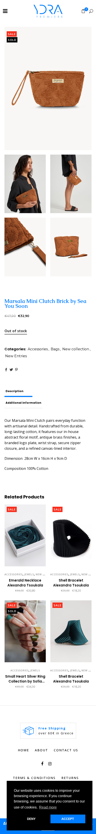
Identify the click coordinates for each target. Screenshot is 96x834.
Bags (55, 349)
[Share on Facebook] (6, 369)
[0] (83, 11)
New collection (75, 349)
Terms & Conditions (34, 778)
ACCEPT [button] (67, 819)
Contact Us (66, 750)
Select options (53, 590)
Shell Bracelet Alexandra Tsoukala (71, 583)
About (41, 750)
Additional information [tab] (23, 403)
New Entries (16, 356)
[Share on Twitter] (11, 369)
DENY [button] (31, 819)
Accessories (38, 349)
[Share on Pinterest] (16, 369)
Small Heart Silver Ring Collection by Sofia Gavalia (25, 681)
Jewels (29, 574)
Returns (70, 778)
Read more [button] (48, 807)
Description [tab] (14, 391)
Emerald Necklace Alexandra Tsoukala (25, 583)
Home (23, 750)
